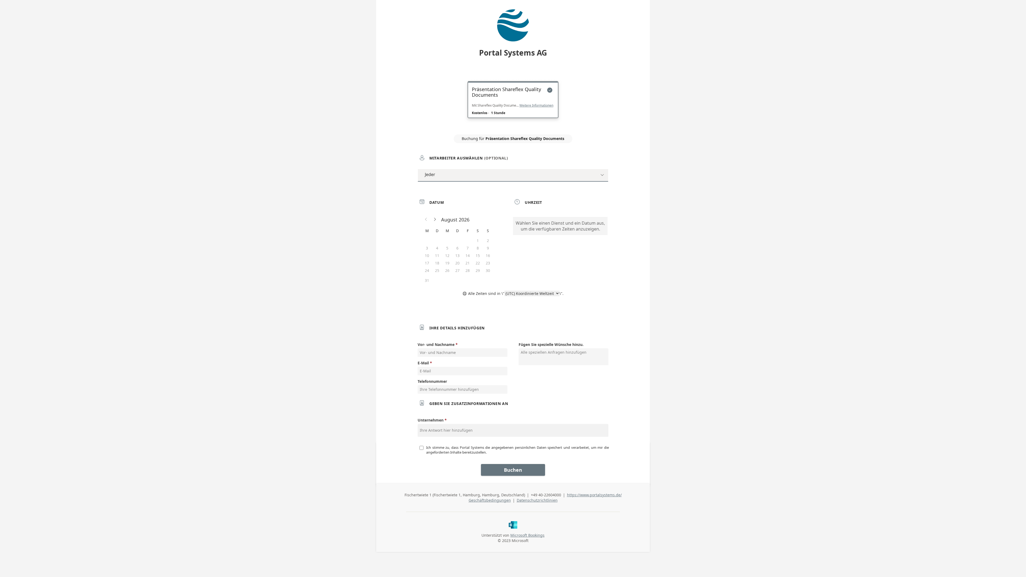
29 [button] (478, 270)
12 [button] (447, 255)
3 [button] (427, 248)
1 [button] (478, 240)
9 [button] (488, 248)
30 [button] (488, 270)
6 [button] (457, 248)
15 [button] (478, 255)
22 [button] (478, 263)
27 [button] (457, 270)
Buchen (513, 470)
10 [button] (427, 255)
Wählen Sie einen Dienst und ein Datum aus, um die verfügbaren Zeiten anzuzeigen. (560, 226)
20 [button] (457, 263)
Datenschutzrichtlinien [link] (537, 500)
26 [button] (447, 270)
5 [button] (447, 248)
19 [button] (447, 263)
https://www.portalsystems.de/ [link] (594, 494)
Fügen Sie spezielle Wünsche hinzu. (551, 344)
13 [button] (457, 255)
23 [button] (488, 263)
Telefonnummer (432, 381)
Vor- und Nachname (436, 344)
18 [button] (437, 263)
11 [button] (437, 255)
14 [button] (467, 255)
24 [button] (427, 270)
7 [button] (468, 248)
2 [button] (488, 240)
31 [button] (427, 280)
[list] (513, 104)
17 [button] (427, 263)
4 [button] (437, 248)
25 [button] (437, 270)
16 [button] (488, 255)
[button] (426, 219)
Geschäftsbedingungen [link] (490, 500)
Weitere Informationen (536, 105)
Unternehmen (431, 420)
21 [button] (467, 263)
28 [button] (467, 270)
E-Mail (423, 362)
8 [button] (478, 248)
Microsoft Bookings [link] (527, 535)
